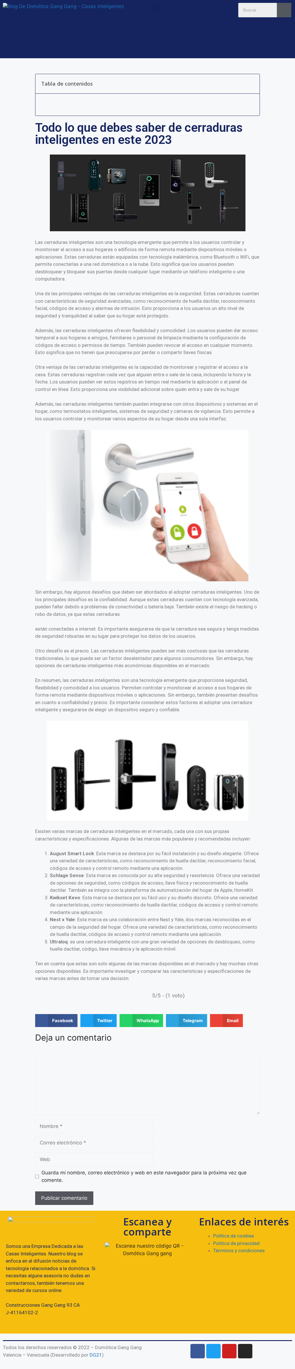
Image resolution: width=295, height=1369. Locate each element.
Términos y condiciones (239, 1250)
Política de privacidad (236, 1243)
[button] (155, 7)
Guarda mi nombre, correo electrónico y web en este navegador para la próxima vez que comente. (144, 1176)
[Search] (284, 10)
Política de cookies (233, 1236)
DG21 (96, 1355)
